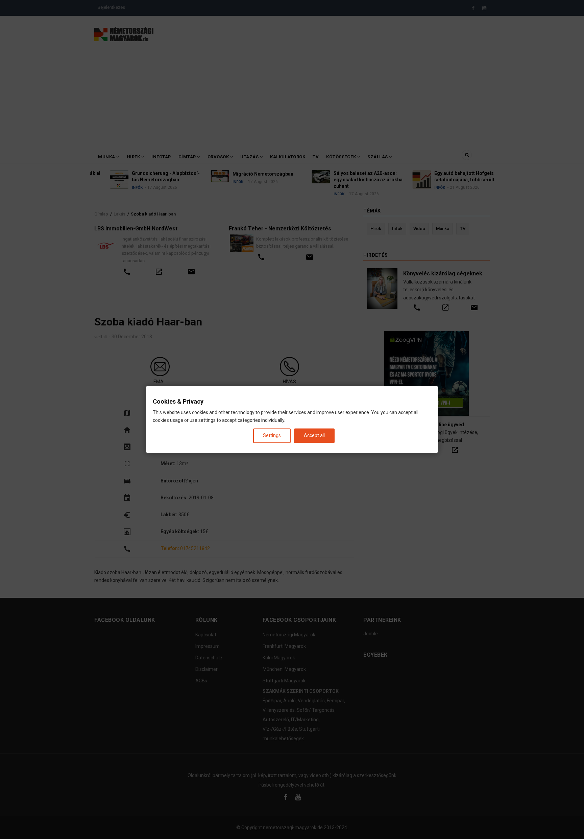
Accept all (314, 435)
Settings (272, 435)
